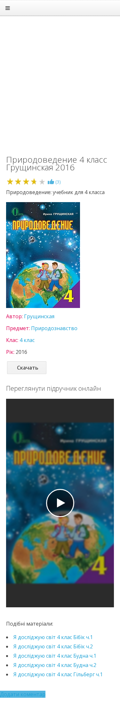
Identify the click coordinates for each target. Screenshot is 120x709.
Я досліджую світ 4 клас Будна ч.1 (54, 655)
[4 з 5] (34, 181)
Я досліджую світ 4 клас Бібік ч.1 (53, 637)
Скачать (27, 367)
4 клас (27, 340)
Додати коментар (22, 694)
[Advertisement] (60, 82)
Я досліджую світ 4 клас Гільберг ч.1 (58, 674)
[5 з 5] (42, 181)
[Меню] (7, 8)
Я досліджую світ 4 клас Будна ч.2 (54, 665)
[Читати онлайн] (60, 503)
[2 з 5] (18, 181)
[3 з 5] (26, 181)
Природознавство (54, 328)
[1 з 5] (10, 181)
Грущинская (39, 316)
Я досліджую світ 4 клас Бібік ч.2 (53, 646)
